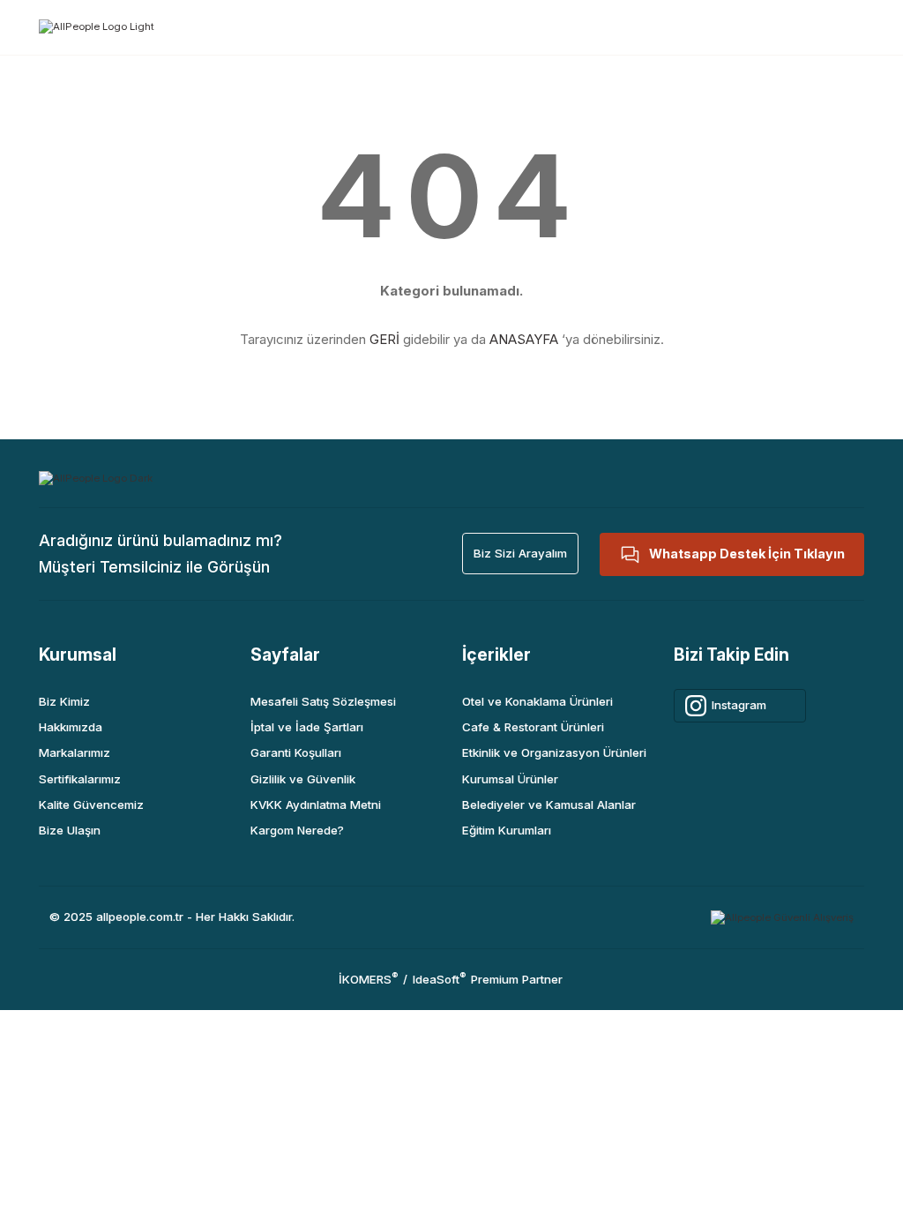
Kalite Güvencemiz (91, 804)
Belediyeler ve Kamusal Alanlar (549, 804)
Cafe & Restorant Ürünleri (533, 727)
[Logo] (96, 26)
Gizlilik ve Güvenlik (302, 779)
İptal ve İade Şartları (306, 727)
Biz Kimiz (64, 701)
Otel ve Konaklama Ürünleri (537, 701)
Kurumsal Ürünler (510, 779)
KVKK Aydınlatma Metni (315, 804)
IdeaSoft (439, 979)
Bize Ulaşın (70, 830)
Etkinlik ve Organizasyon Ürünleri (554, 752)
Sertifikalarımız (80, 779)
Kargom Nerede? (297, 830)
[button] (520, 553)
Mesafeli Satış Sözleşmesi (323, 701)
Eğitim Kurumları (506, 830)
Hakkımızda (70, 727)
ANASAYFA (523, 339)
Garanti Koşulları (295, 752)
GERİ (384, 339)
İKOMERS (368, 979)
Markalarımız (74, 752)
